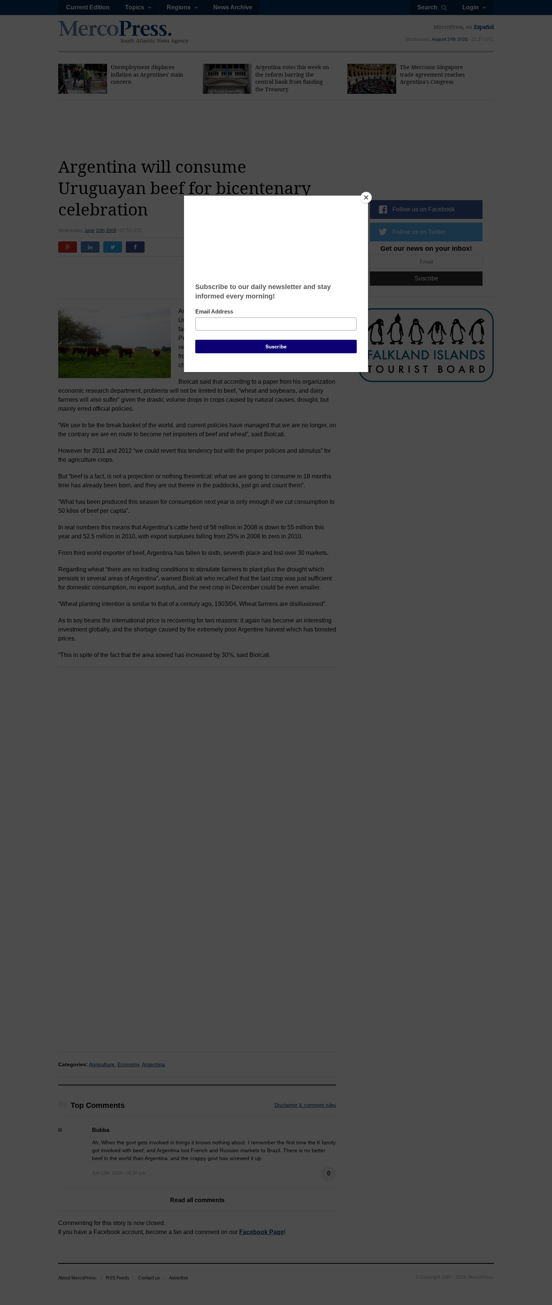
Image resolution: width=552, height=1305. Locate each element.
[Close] (366, 197)
